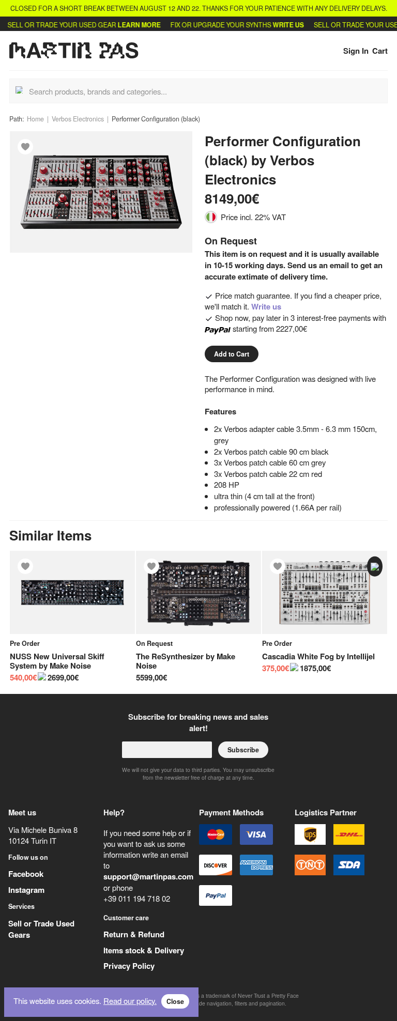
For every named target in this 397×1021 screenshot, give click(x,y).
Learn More (129, 24)
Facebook (25, 873)
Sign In (356, 50)
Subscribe (243, 749)
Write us (266, 306)
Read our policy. (130, 1000)
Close (175, 1001)
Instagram (26, 889)
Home (35, 118)
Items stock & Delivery (143, 950)
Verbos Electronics (78, 118)
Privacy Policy (129, 965)
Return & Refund (133, 934)
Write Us (277, 24)
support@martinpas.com (148, 876)
